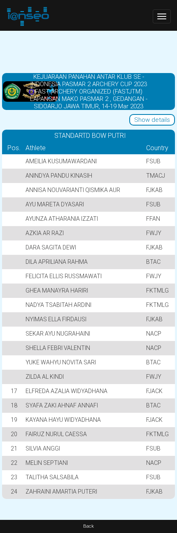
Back (88, 526)
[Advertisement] (88, 51)
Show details (152, 120)
